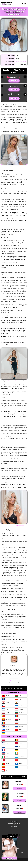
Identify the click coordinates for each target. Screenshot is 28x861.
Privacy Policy (14, 826)
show (16, 680)
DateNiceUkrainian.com (21, 61)
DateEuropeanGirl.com (13, 380)
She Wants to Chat (9, 836)
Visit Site (14, 81)
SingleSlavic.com (20, 525)
